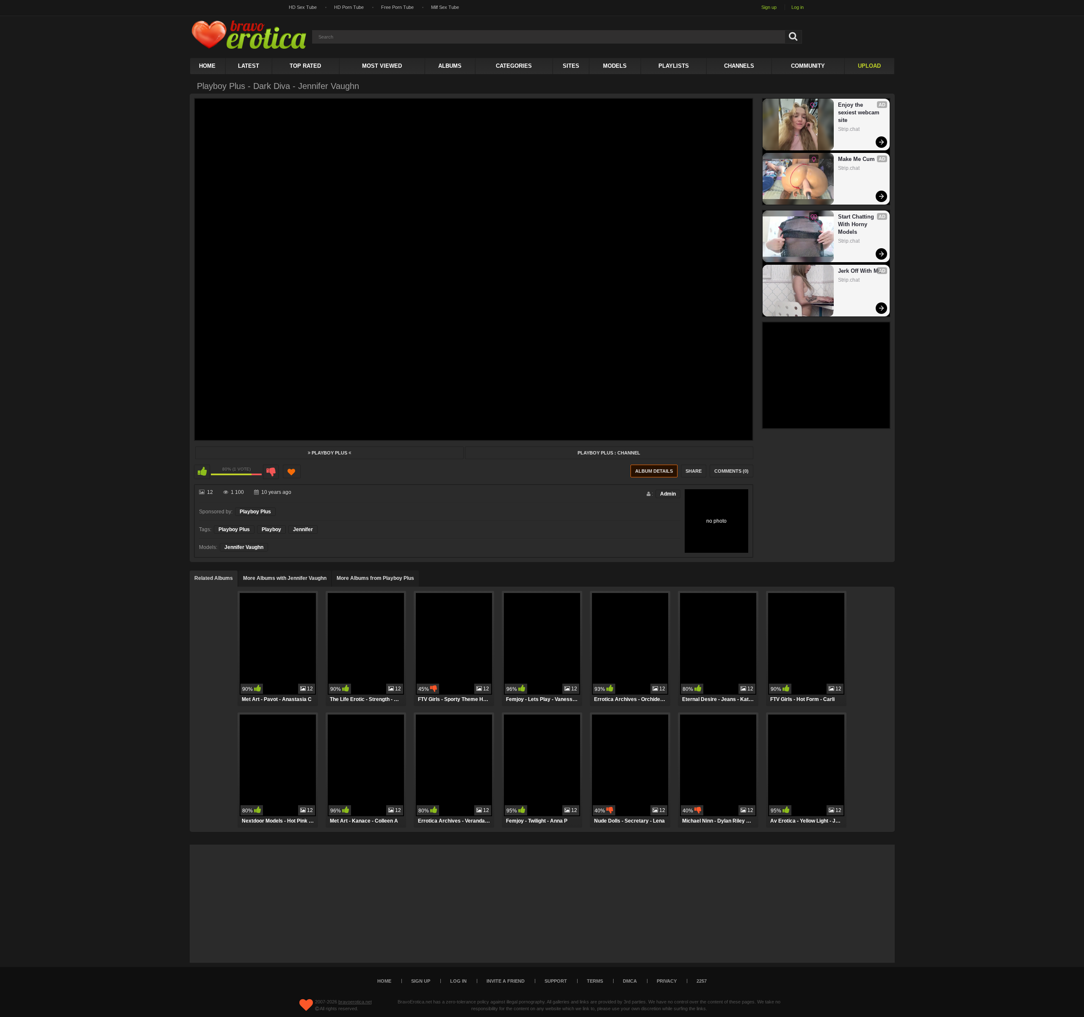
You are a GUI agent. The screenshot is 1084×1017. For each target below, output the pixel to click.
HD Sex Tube (303, 7)
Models (615, 66)
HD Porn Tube (349, 7)
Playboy (271, 529)
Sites (571, 66)
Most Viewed (382, 66)
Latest (248, 66)
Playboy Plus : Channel (609, 452)
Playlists (673, 66)
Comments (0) (731, 471)
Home (207, 66)
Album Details (654, 471)
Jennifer (303, 529)
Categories (514, 66)
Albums (450, 66)
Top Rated (305, 66)
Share (694, 471)
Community (808, 66)
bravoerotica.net (355, 1001)
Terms (595, 981)
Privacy (667, 981)
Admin (668, 494)
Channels (739, 66)
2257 (702, 981)
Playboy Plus (329, 452)
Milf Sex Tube (445, 7)
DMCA (630, 981)
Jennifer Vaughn (243, 547)
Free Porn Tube (397, 7)
